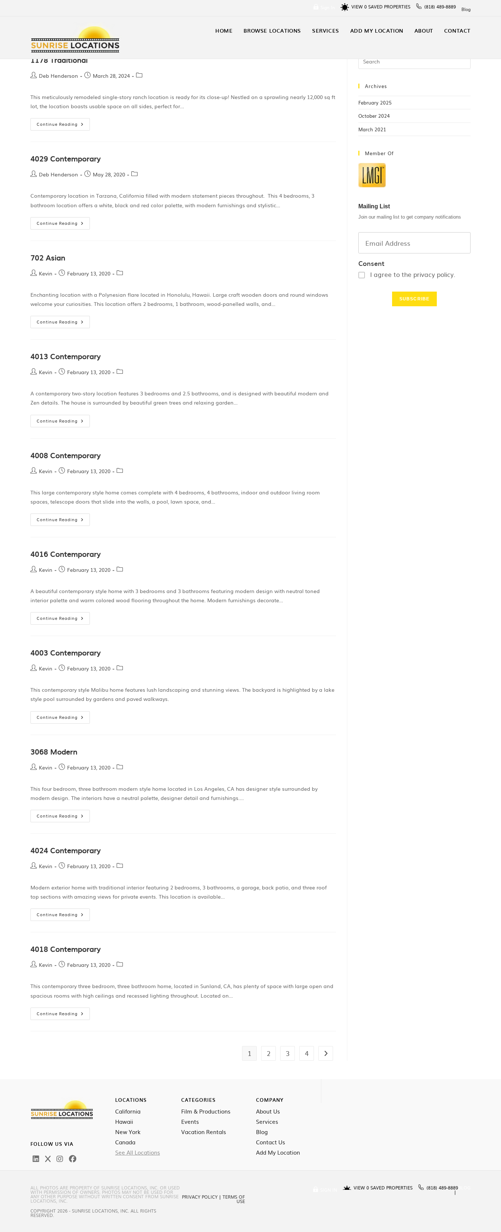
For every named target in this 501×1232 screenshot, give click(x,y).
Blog (466, 9)
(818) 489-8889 (440, 6)
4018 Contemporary (65, 948)
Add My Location (278, 1152)
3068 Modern (53, 751)
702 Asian (47, 257)
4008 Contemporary (65, 454)
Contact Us (270, 1142)
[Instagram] (59, 1158)
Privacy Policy (199, 1196)
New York (127, 1132)
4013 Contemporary (65, 355)
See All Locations (137, 1152)
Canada (125, 1142)
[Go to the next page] (325, 1053)
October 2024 (374, 115)
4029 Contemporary (65, 158)
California (127, 1111)
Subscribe (414, 298)
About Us (268, 1111)
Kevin (45, 273)
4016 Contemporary (65, 553)
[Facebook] (72, 1158)
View (359, 6)
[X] (48, 1158)
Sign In (328, 7)
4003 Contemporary (65, 652)
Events (190, 1121)
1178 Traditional (59, 59)
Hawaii (124, 1121)
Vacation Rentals (203, 1132)
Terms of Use (234, 1198)
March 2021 (372, 129)
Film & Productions (205, 1111)
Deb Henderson (58, 75)
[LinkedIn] (36, 1158)
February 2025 (375, 102)
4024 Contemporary (65, 849)
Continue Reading (63, 122)
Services (267, 1121)
